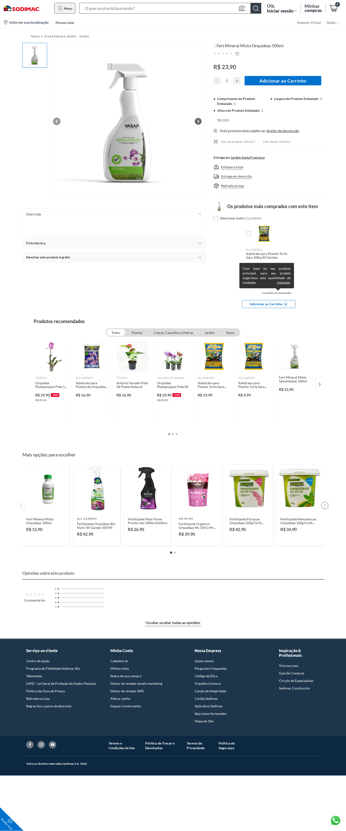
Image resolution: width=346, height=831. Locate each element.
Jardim (210, 333)
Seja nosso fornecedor (211, 714)
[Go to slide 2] (175, 553)
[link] (51, 384)
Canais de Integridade (210, 691)
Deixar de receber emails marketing (136, 683)
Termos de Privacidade (196, 745)
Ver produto (46, 539)
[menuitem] (329, 22)
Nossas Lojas (65, 22)
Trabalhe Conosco (208, 683)
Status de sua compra (125, 676)
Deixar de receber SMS (127, 691)
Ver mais (223, 120)
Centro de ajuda (37, 661)
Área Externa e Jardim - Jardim (66, 36)
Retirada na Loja (38, 698)
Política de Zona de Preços (45, 691)
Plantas (137, 333)
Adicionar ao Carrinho (282, 80)
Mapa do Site (204, 721)
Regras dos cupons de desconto (49, 706)
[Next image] (198, 121)
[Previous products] (21, 505)
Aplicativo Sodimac (209, 706)
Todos (116, 333)
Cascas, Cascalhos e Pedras (173, 333)
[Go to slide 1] (171, 552)
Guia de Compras (291, 673)
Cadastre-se (119, 661)
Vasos (230, 333)
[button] (170, 8)
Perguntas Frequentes (211, 668)
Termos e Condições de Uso (122, 745)
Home (35, 36)
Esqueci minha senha (125, 706)
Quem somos (204, 661)
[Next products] (324, 505)
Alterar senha (120, 698)
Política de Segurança (227, 745)
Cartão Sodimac (206, 698)
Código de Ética (206, 676)
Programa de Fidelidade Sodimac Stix (53, 668)
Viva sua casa (288, 666)
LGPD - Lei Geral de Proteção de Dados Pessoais (61, 683)
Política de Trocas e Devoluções (159, 745)
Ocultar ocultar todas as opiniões (173, 622)
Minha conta (119, 668)
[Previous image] (56, 121)
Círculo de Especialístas (296, 681)
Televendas (34, 676)
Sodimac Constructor (294, 688)
